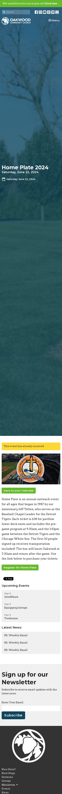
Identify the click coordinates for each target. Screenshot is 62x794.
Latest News (11, 627)
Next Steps (8, 773)
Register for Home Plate (20, 567)
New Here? (9, 769)
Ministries (8, 784)
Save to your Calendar (19, 490)
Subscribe (13, 715)
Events (6, 788)
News (5, 792)
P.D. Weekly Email (16, 635)
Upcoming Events (15, 586)
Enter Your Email (12, 702)
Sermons (7, 777)
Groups (6, 780)
